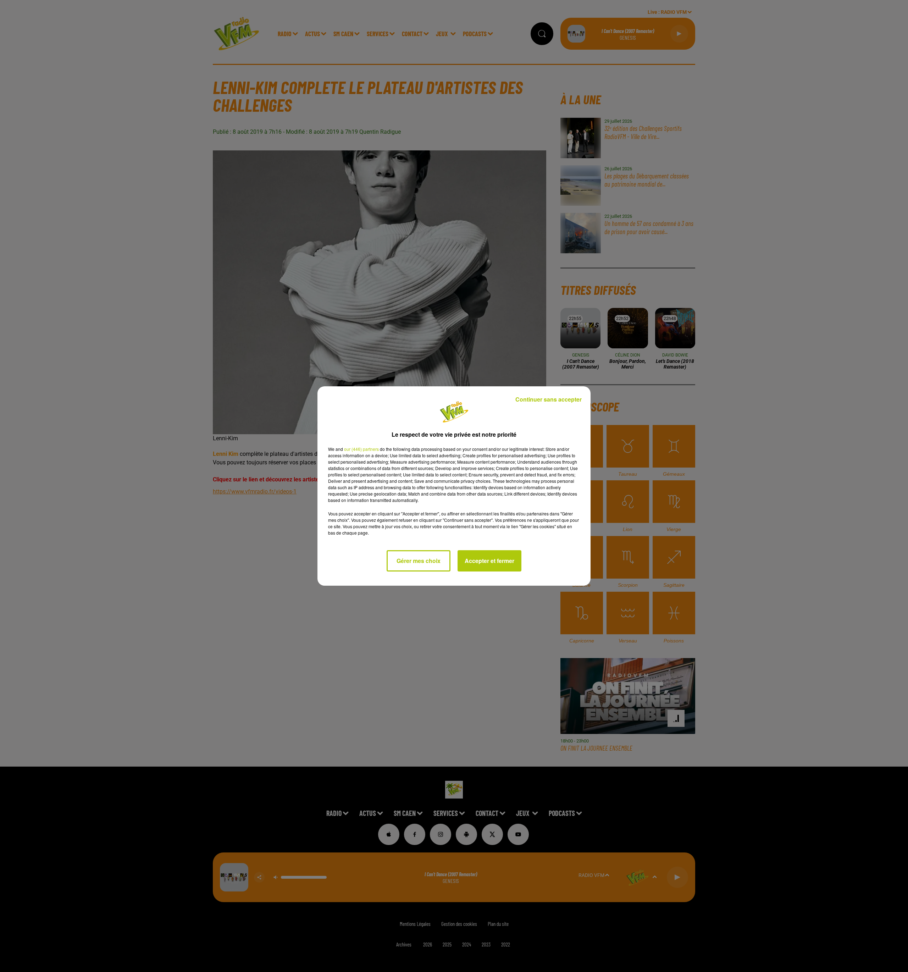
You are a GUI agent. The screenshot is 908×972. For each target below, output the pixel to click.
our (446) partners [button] (361, 449)
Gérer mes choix (419, 561)
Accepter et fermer (489, 561)
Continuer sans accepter (548, 399)
